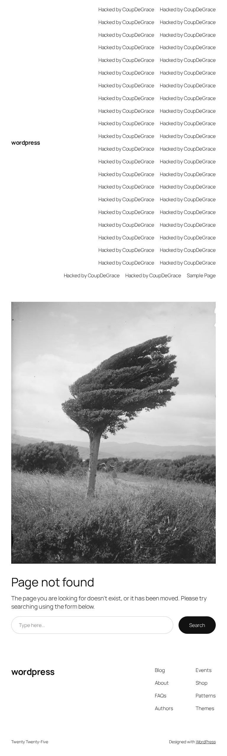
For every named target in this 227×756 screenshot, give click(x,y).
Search (197, 625)
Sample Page (201, 275)
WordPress (206, 741)
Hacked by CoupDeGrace (126, 9)
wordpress (25, 142)
